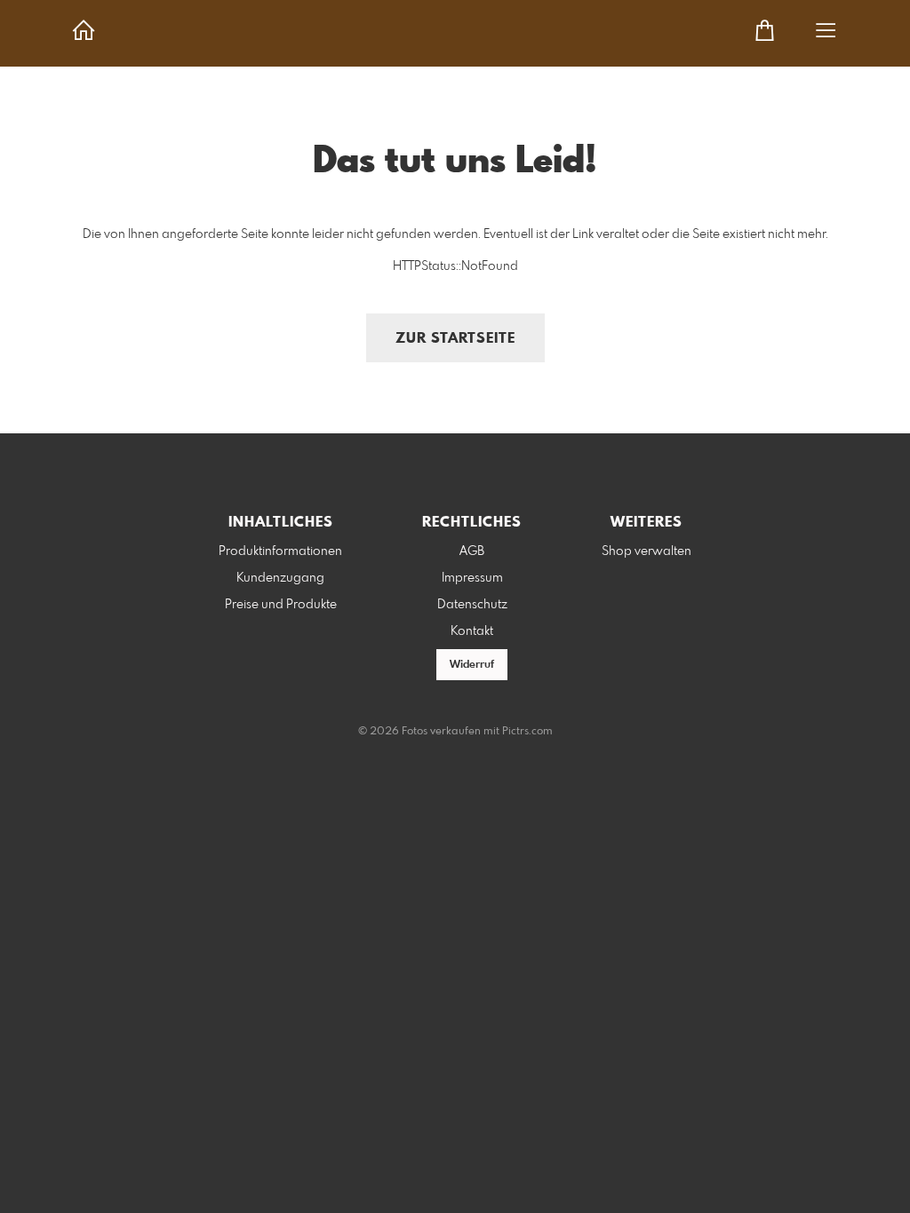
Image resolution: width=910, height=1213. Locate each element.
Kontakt (472, 631)
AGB (471, 551)
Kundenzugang (280, 578)
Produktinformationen (280, 551)
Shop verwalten (646, 551)
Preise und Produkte (281, 605)
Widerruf (472, 665)
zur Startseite (455, 338)
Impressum (472, 578)
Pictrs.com (527, 731)
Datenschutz (472, 605)
